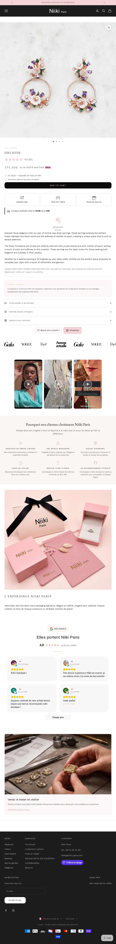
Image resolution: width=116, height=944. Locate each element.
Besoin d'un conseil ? (50, 330)
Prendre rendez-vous (18, 810)
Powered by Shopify (67, 925)
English (70, 919)
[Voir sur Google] (14, 663)
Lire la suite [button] (69, 704)
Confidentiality (32, 863)
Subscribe (15, 900)
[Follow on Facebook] (6, 910)
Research (9, 844)
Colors (8, 849)
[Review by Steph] (19, 689)
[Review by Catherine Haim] (71, 662)
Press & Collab (32, 854)
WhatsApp (74, 330)
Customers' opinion (34, 849)
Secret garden (11, 863)
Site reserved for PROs (100, 883)
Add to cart (58, 185)
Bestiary (8, 858)
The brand (30, 844)
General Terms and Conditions (39, 858)
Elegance (9, 868)
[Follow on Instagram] (13, 910)
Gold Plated (10, 854)
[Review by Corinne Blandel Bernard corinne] (71, 689)
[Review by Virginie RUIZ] (19, 662)
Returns (29, 868)
